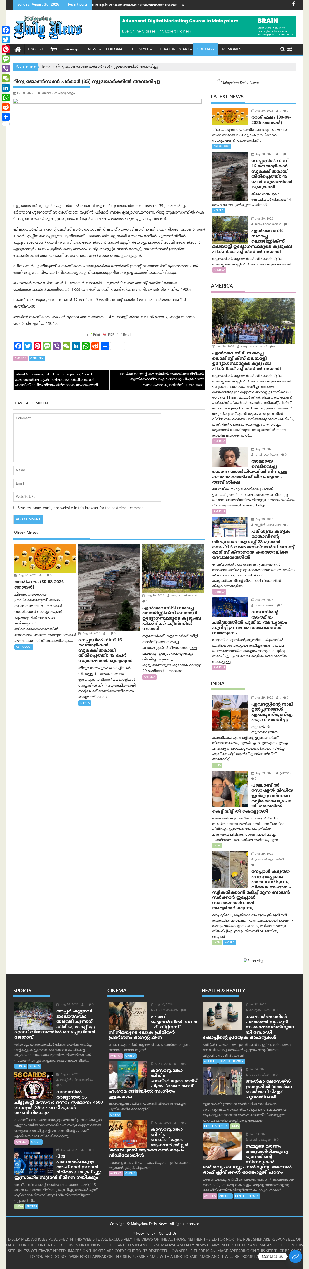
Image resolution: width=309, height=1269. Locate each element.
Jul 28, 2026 (257, 1005)
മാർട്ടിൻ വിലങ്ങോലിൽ (76, 1080)
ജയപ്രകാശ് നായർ (183, 596)
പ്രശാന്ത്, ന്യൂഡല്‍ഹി (269, 859)
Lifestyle (140, 49)
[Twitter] (6, 39)
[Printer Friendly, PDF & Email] (109, 334)
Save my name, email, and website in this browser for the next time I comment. (82, 508)
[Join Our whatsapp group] (295, 1256)
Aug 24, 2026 (69, 1150)
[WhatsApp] (6, 97)
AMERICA (20, 358)
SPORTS (34, 1066)
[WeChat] (6, 78)
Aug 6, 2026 (162, 1064)
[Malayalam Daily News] (18, 49)
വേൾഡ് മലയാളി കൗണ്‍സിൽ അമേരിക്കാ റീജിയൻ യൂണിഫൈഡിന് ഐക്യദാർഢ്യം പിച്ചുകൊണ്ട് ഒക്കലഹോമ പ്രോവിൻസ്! (162, 380)
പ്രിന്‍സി (285, 773)
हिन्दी (54, 49)
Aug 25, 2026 (69, 1074)
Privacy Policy (144, 1234)
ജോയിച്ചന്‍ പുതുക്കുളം (58, 93)
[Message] (6, 59)
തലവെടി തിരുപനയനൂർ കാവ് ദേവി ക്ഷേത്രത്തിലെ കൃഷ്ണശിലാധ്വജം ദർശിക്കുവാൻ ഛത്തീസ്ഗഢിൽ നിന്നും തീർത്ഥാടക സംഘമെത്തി (56, 380)
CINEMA (130, 1056)
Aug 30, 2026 (27, 575)
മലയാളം (72, 49)
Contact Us (168, 1234)
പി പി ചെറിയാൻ (266, 455)
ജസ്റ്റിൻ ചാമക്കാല (267, 525)
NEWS (93, 49)
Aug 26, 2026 (69, 1005)
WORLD (229, 942)
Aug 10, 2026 (163, 1005)
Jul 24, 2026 (257, 1069)
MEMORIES (231, 49)
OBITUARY (206, 49)
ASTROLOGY (24, 647)
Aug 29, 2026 (263, 449)
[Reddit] (6, 107)
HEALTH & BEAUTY (231, 1061)
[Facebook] (6, 30)
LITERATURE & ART (173, 49)
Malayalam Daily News (240, 83)
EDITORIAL (115, 49)
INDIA (217, 765)
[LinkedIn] (6, 88)
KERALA (85, 703)
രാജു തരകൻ (264, 606)
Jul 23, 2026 (162, 1123)
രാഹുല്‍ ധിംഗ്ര (259, 1010)
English (35, 49)
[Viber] (6, 68)
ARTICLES (210, 1061)
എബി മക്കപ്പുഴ (259, 1140)
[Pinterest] (6, 49)
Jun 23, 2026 (258, 1134)
